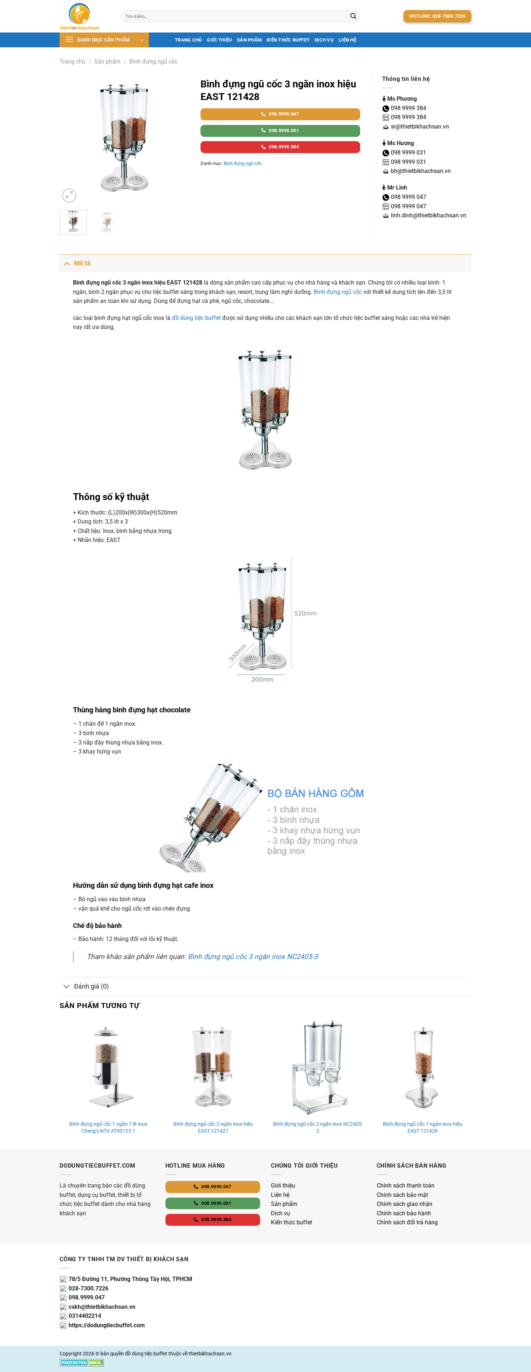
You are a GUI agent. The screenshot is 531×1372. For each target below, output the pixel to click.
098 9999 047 (407, 197)
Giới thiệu (219, 40)
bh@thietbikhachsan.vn (420, 171)
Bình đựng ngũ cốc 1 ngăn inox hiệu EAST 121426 (422, 1127)
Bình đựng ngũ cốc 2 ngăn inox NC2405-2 (318, 1127)
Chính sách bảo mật (402, 1194)
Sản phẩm (249, 40)
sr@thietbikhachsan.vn (419, 126)
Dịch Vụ (324, 40)
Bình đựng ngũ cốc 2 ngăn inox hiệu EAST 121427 (213, 1127)
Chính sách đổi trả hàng (407, 1222)
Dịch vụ (280, 1213)
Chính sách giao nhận (404, 1203)
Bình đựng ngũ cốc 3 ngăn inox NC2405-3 (253, 956)
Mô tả (82, 263)
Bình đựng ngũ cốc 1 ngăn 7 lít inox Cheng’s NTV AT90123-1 (108, 1127)
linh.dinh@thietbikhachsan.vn (427, 215)
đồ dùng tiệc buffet (196, 317)
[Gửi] (353, 16)
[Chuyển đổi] (67, 263)
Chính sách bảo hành (404, 1213)
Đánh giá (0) (91, 986)
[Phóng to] (69, 195)
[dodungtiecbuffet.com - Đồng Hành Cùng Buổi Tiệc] (85, 16)
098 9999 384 (407, 108)
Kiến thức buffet (288, 40)
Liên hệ (347, 40)
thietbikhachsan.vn (210, 1354)
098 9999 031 (407, 152)
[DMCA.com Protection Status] (82, 1362)
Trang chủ (188, 40)
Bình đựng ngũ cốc (153, 61)
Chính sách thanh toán (406, 1185)
